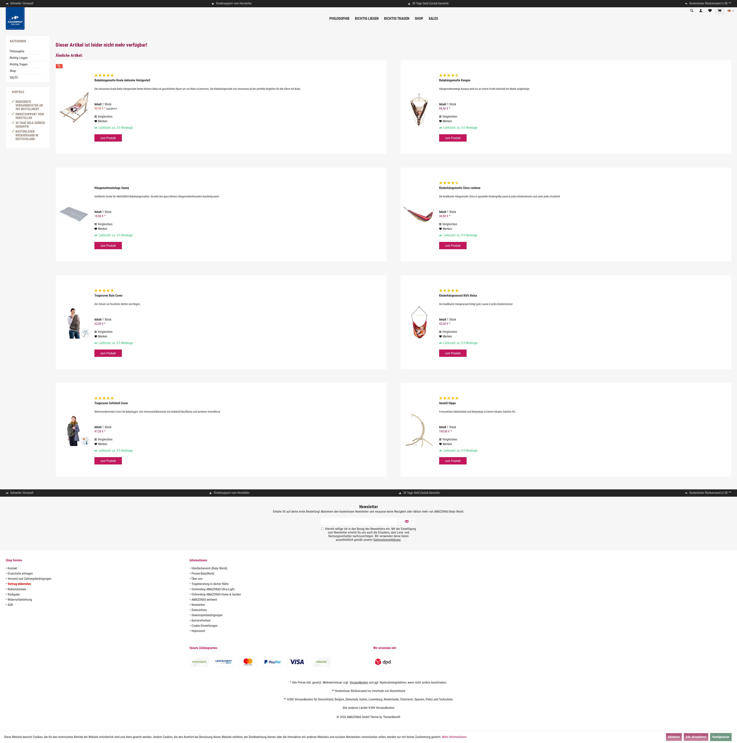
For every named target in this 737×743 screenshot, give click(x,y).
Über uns (197, 579)
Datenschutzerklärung (387, 540)
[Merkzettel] (710, 11)
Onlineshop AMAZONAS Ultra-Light (213, 589)
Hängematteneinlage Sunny (111, 188)
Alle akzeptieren (696, 737)
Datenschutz (199, 610)
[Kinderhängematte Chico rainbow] (419, 214)
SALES (14, 77)
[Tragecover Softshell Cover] (74, 430)
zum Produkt (108, 138)
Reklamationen (17, 589)
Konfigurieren (720, 737)
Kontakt (12, 568)
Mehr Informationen (454, 737)
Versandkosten (359, 682)
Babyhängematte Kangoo (454, 80)
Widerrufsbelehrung (20, 599)
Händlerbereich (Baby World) (209, 568)
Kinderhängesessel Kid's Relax (458, 295)
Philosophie (17, 51)
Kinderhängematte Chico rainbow (459, 188)
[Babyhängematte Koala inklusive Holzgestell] (74, 107)
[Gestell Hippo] (419, 430)
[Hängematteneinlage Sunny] (74, 214)
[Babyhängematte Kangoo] (419, 107)
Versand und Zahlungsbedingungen (29, 579)
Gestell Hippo (447, 403)
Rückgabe (14, 594)
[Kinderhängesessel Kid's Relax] (419, 322)
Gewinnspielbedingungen (207, 615)
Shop (13, 71)
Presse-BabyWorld (203, 573)
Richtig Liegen (19, 58)
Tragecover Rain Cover (108, 295)
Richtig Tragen (19, 64)
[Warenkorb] (720, 11)
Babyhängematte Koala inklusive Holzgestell (122, 80)
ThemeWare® (391, 717)
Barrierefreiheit (201, 620)
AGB (10, 605)
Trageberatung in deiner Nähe (210, 584)
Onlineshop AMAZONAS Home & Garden (216, 594)
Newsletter (198, 605)
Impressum (198, 631)
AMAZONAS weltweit (204, 599)
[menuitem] (720, 11)
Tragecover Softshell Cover (111, 403)
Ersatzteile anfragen (20, 573)
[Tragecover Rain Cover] (74, 322)
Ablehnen (674, 737)
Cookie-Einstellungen (205, 626)
